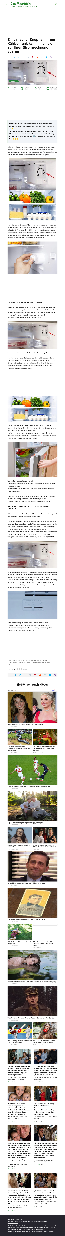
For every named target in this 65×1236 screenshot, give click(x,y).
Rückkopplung (43, 1221)
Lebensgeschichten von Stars (41, 662)
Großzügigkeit (45, 660)
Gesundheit (35, 660)
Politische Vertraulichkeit (15, 1221)
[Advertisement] (32, 24)
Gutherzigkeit (13, 662)
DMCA (36, 1221)
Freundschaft (26, 660)
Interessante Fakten (24, 662)
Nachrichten (13, 81)
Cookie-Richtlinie (28, 1221)
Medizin (11, 664)
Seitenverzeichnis (13, 1223)
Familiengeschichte (14, 660)
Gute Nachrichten (21, 3)
